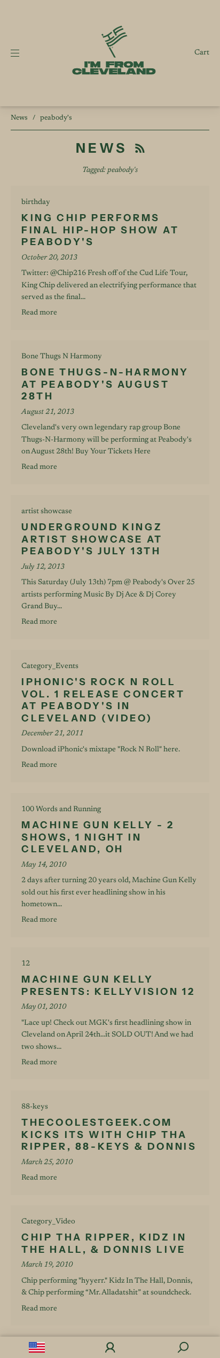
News (19, 117)
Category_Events (49, 666)
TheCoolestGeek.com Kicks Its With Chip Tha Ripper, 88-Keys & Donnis (109, 1134)
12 (25, 964)
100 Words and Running (61, 809)
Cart (201, 53)
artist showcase (46, 511)
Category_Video (48, 1222)
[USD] (36, 1347)
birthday (35, 202)
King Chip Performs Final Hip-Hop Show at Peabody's (100, 230)
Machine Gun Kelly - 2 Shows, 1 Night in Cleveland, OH (98, 837)
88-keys (34, 1107)
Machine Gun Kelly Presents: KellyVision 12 (108, 986)
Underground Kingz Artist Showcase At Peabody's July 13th (92, 539)
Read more (39, 313)
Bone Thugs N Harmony (61, 356)
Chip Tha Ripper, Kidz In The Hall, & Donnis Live (103, 1243)
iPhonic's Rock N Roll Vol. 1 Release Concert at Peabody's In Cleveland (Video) (103, 700)
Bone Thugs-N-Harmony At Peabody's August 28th (105, 384)
